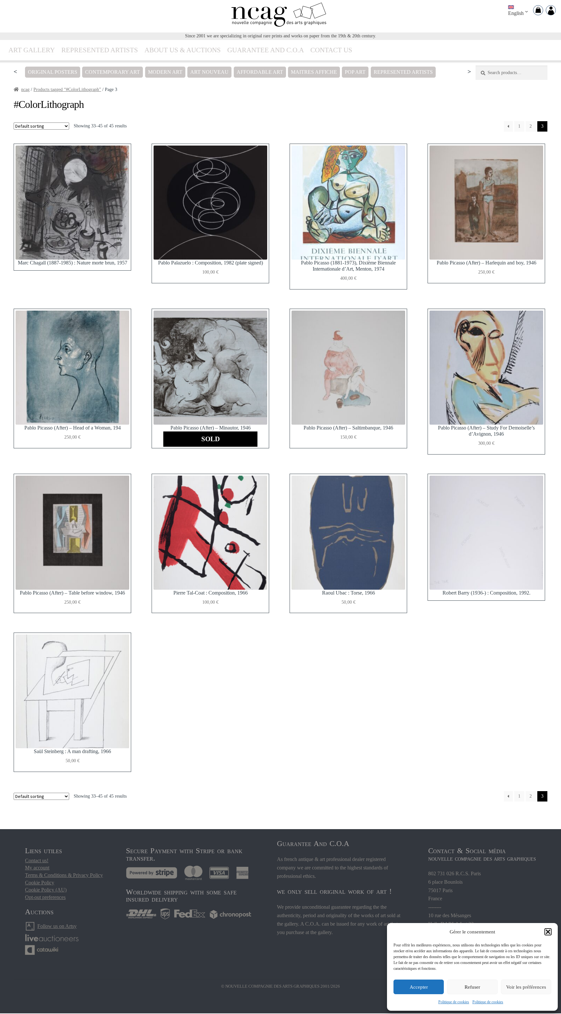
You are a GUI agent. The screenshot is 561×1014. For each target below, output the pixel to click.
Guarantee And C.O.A (265, 50)
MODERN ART (165, 72)
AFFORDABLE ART (260, 72)
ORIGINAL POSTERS (52, 72)
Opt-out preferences (45, 897)
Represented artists (99, 50)
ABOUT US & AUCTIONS (182, 50)
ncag (25, 89)
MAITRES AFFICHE (314, 72)
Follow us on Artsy (57, 926)
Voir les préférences (526, 987)
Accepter (419, 987)
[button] (548, 932)
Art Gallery (31, 50)
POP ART (355, 72)
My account (37, 867)
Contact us (331, 50)
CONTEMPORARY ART (112, 72)
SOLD (210, 439)
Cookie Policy (39, 882)
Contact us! (36, 860)
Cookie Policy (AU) (46, 889)
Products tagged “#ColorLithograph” (67, 89)
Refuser (472, 987)
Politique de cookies (453, 1002)
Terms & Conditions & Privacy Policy (64, 875)
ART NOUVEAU (209, 72)
